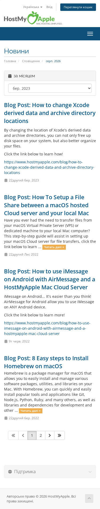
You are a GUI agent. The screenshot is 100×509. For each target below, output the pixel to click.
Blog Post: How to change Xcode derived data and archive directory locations (49, 113)
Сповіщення (31, 61)
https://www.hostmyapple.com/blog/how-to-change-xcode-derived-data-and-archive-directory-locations (49, 167)
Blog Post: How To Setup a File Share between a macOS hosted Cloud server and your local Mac (46, 205)
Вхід (49, 7)
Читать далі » (54, 247)
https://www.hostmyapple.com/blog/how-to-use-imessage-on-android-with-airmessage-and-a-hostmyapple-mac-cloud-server (47, 328)
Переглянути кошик (78, 7)
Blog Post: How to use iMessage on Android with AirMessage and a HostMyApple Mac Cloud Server (49, 279)
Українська (31, 7)
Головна (10, 61)
